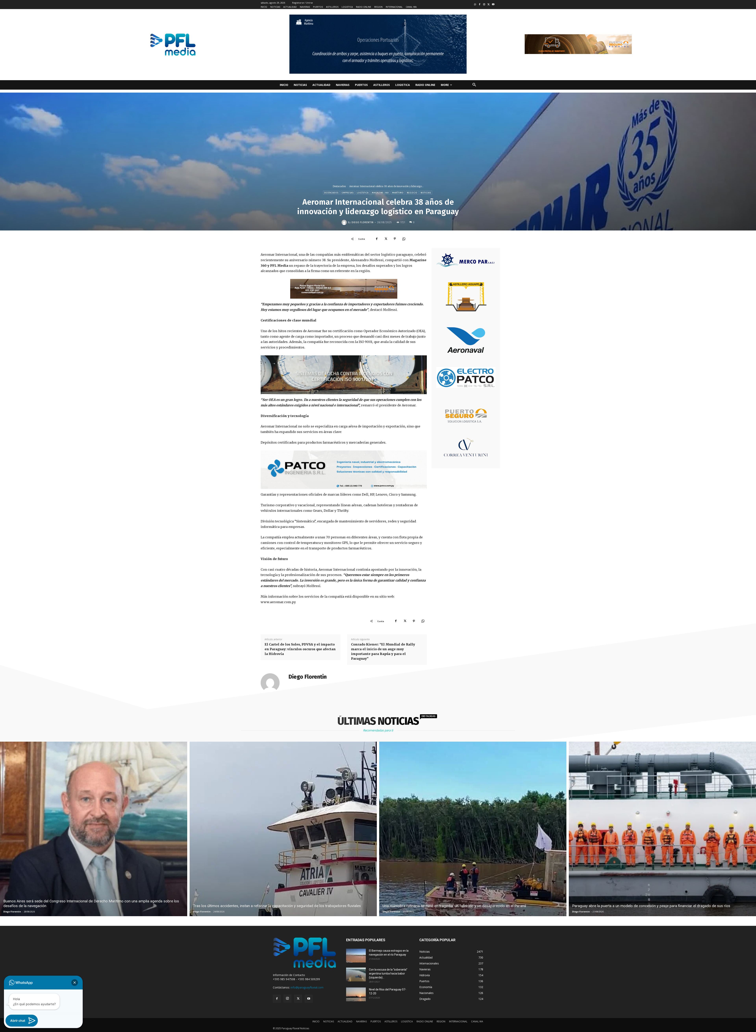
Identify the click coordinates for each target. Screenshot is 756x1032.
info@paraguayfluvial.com (307, 987)
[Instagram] (484, 4)
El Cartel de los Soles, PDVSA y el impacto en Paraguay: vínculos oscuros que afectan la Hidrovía (300, 649)
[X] (386, 239)
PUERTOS (376, 1021)
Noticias (426, 192)
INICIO (316, 1021)
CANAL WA (477, 1021)
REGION (441, 1021)
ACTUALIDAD (345, 1021)
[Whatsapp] (475, 4)
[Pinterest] (395, 239)
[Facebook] (479, 4)
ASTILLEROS (390, 1021)
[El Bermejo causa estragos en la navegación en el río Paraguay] (356, 955)
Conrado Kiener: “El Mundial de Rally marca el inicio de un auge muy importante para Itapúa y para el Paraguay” (383, 651)
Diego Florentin (362, 222)
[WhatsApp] (404, 239)
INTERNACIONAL (458, 1021)
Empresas (348, 192)
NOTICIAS (328, 1021)
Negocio (412, 192)
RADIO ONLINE (425, 1021)
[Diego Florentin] (345, 222)
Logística (363, 192)
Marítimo (398, 192)
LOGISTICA (407, 1021)
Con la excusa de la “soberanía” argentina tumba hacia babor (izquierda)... (388, 973)
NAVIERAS (361, 1021)
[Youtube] (493, 4)
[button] (474, 85)
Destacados (339, 186)
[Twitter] (488, 4)
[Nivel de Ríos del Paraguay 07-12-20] (356, 994)
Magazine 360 (380, 192)
